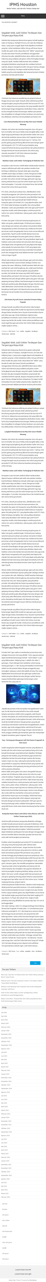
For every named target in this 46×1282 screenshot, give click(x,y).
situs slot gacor (7, 1242)
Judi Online (12, 633)
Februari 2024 (5, 1114)
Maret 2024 (4, 1110)
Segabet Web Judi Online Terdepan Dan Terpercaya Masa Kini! (22, 34)
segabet (27, 331)
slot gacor (5, 1215)
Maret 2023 (4, 1153)
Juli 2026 (4, 1012)
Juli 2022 (4, 1182)
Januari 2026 (5, 1030)
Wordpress (33, 1280)
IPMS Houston (23, 4)
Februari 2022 (5, 1197)
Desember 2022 (6, 1164)
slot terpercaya (7, 1231)
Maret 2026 (4, 1023)
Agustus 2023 (5, 1135)
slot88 (4, 1237)
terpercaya (5, 334)
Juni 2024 (4, 1099)
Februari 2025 (5, 1070)
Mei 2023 (4, 1146)
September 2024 (6, 1088)
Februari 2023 (5, 1157)
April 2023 (4, 1150)
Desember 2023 (6, 1121)
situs (33, 951)
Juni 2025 (4, 1056)
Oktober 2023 (5, 1128)
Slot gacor (5, 1259)
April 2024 (4, 1106)
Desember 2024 (6, 1077)
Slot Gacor (11, 331)
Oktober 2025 (5, 1041)
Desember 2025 (6, 1034)
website (12, 334)
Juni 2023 (4, 1143)
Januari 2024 (5, 1117)
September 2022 (6, 1175)
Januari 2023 (5, 1161)
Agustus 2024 (5, 1092)
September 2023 (6, 1132)
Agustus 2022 (5, 1179)
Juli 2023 (4, 1139)
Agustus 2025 (5, 1048)
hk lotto (4, 1209)
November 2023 (6, 1124)
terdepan (35, 331)
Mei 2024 (4, 1103)
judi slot (4, 1203)
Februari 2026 (5, 1027)
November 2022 (6, 1168)
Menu (23, 16)
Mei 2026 (4, 1016)
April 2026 (4, 1020)
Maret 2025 (4, 1067)
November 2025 (6, 1038)
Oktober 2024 (5, 1085)
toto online (5, 1220)
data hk (4, 1226)
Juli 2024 (4, 1095)
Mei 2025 (4, 1059)
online (22, 331)
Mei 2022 (4, 1186)
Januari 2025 (5, 1074)
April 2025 (4, 1063)
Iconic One (12, 1280)
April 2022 (4, 1190)
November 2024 (6, 1081)
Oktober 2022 (5, 1171)
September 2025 (6, 1045)
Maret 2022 (4, 1193)
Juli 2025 (4, 1052)
